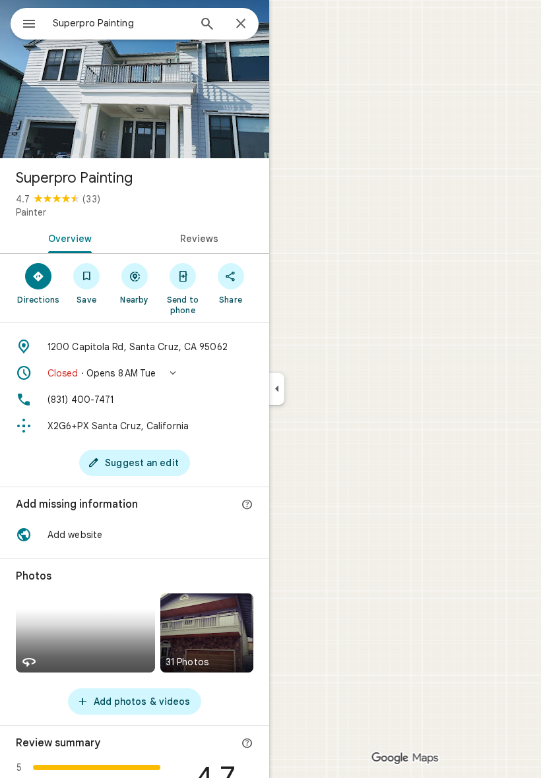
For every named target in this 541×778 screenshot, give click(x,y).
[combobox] (121, 23)
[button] (134, 373)
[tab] (67, 237)
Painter (31, 212)
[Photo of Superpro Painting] (134, 79)
